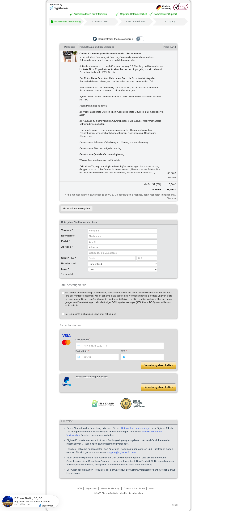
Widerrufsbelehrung (110, 488)
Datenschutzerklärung (134, 488)
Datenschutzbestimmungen (136, 428)
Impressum (91, 488)
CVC (123, 351)
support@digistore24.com (121, 452)
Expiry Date (81, 351)
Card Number (82, 340)
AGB (79, 488)
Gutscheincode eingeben (77, 208)
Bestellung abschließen (158, 365)
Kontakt (152, 488)
